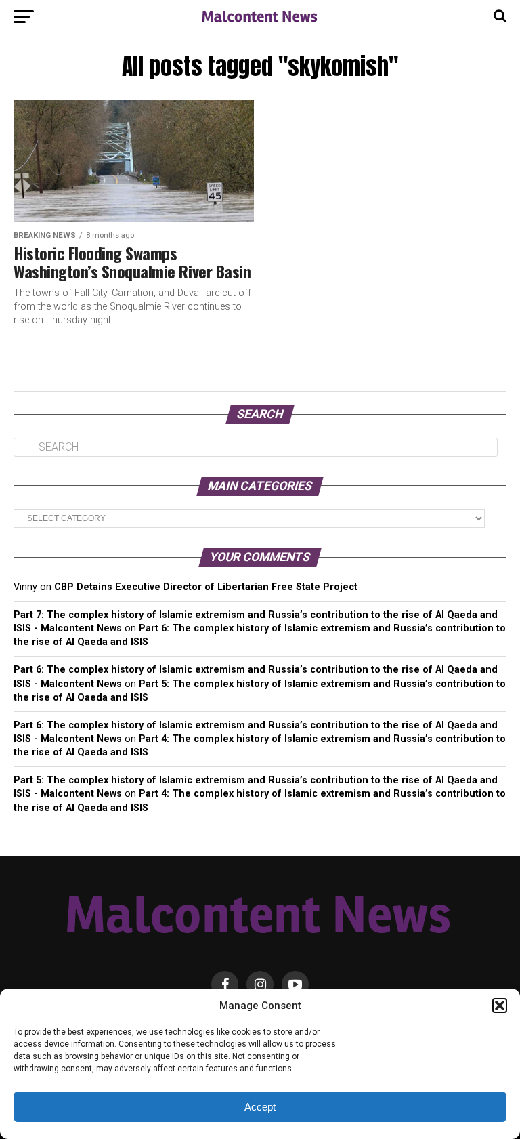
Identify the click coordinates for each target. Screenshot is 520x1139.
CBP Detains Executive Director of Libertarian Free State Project (206, 587)
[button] (499, 1005)
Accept (260, 1107)
